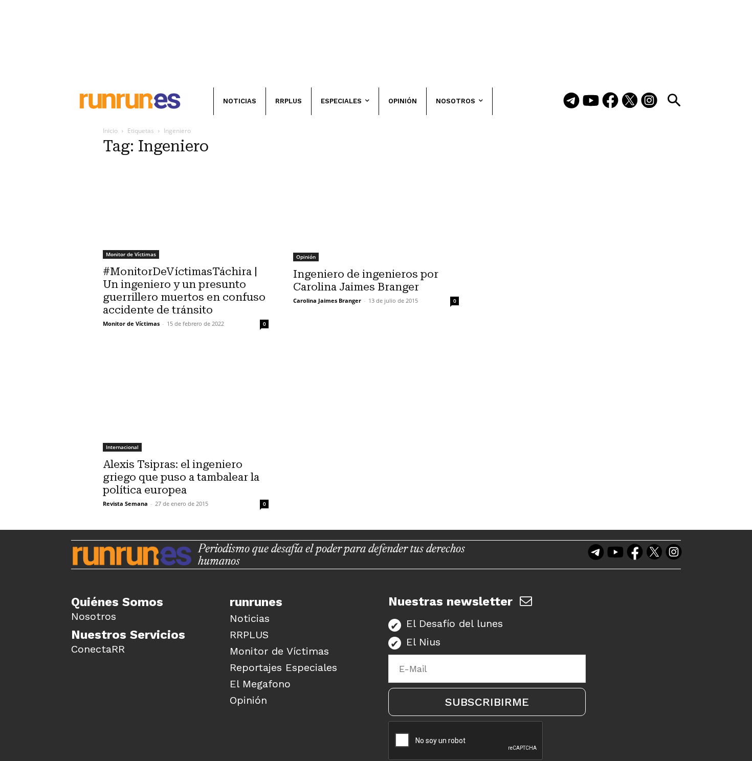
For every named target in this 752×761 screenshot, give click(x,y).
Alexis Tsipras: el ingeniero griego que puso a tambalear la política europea (181, 477)
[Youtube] (591, 101)
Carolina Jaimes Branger (327, 300)
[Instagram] (649, 101)
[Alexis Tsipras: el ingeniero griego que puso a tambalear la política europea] (186, 401)
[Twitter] (630, 101)
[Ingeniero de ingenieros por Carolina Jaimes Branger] (376, 213)
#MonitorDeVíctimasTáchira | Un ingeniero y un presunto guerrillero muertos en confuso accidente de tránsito (184, 290)
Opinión (306, 256)
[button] (674, 100)
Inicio (110, 130)
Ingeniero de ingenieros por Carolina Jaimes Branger (365, 280)
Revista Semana (125, 503)
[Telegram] (571, 101)
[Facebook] (610, 101)
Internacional (122, 447)
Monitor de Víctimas (131, 254)
